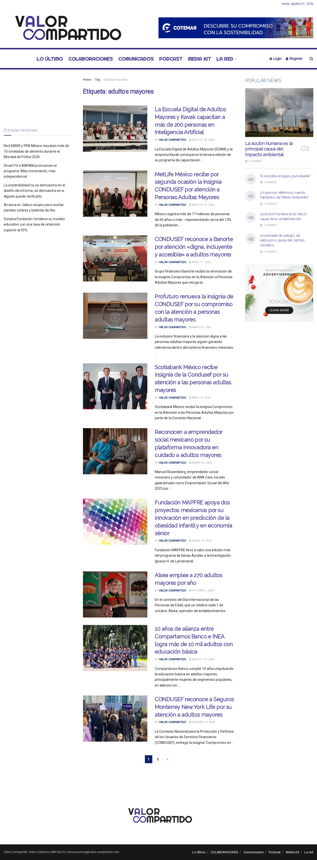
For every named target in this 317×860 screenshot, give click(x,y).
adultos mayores (115, 79)
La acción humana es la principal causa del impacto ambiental (269, 149)
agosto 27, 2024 (202, 659)
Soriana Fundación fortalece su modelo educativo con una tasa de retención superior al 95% (34, 224)
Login (277, 59)
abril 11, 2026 (201, 262)
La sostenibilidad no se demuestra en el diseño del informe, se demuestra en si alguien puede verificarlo (34, 190)
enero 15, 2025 (201, 540)
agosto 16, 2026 (202, 204)
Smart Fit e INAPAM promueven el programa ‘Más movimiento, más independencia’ (30, 171)
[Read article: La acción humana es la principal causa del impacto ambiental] (279, 112)
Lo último (50, 59)
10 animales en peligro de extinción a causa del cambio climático (282, 240)
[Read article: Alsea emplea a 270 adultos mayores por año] (115, 594)
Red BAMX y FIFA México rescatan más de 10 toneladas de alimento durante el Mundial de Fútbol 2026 (36, 151)
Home (87, 79)
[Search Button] (311, 58)
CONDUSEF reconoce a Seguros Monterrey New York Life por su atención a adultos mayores (194, 707)
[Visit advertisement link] (235, 27)
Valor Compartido (172, 139)
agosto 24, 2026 (202, 139)
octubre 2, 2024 (202, 590)
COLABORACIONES (90, 59)
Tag (97, 79)
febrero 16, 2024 (203, 722)
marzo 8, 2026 (201, 327)
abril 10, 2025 (201, 397)
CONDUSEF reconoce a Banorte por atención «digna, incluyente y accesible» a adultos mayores (194, 247)
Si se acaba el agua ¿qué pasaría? (285, 176)
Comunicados (136, 59)
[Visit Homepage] (65, 28)
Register (296, 59)
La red (224, 59)
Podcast (171, 59)
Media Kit (199, 59)
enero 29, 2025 (201, 462)
